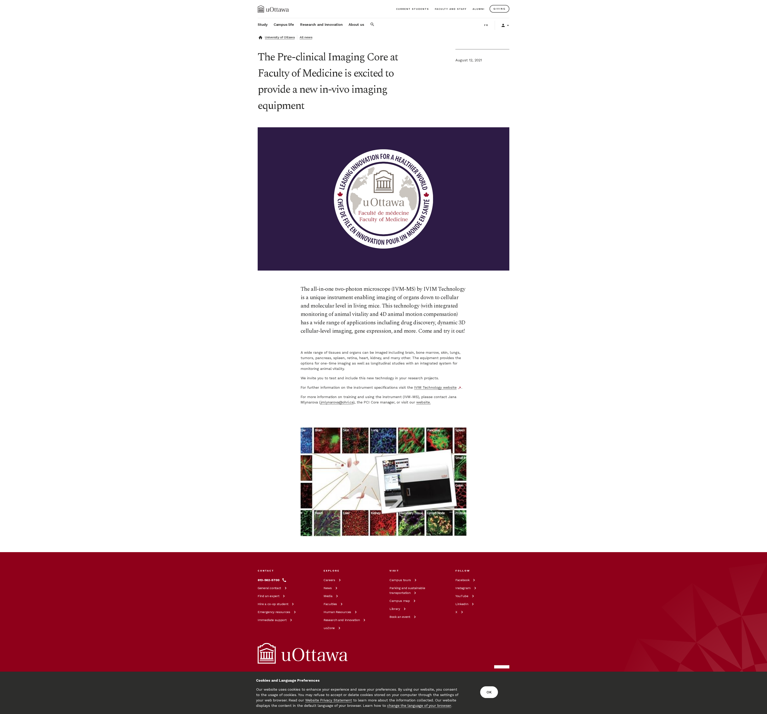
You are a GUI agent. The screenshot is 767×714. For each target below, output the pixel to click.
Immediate (272, 620)
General (269, 588)
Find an (268, 596)
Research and (342, 620)
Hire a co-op (273, 604)
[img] (273, 9)
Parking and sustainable (407, 590)
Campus (400, 580)
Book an (399, 617)
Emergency (274, 612)
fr (486, 25)
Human (337, 612)
